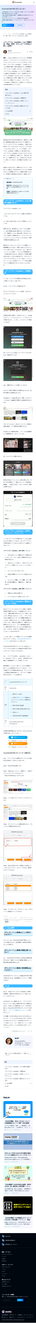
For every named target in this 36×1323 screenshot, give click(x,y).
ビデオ (3, 1271)
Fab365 (3, 1258)
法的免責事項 (5, 1315)
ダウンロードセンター (7, 1254)
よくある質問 (9, 111)
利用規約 (20, 1315)
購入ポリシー (5, 1317)
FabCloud (4, 1261)
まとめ (7, 114)
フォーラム (4, 1273)
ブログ (3, 1275)
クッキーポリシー (21, 1317)
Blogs (9, 34)
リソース (4, 1269)
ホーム (5, 34)
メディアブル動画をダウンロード (17, 1010)
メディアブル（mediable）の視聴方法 (15, 98)
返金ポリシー (12, 1317)
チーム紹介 (4, 1284)
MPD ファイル (20, 697)
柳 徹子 (10, 51)
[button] (8, 25)
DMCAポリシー (13, 1315)
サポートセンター (6, 1267)
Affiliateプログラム (6, 1286)
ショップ (4, 1256)
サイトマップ (29, 1317)
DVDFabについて (6, 1281)
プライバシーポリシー (28, 1315)
